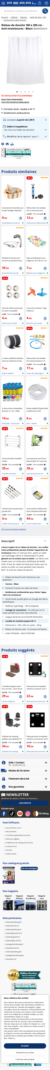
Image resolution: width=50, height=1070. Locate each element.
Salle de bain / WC (37, 17)
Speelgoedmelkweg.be (15, 955)
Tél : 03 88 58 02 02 (16, 765)
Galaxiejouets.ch (12, 925)
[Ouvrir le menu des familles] (3, 3)
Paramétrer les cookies (25, 1052)
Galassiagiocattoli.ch (14, 933)
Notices (9, 850)
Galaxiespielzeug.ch (13, 929)
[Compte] (40, 3)
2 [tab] (21, 92)
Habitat (14, 17)
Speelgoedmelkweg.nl (14, 944)
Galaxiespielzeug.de (13, 922)
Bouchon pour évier (34, 323)
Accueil (4, 17)
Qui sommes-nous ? (14, 828)
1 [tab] (17, 92)
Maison (23, 17)
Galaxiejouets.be (12, 948)
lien (27, 1017)
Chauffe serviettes (9, 473)
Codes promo (11, 846)
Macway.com (11, 959)
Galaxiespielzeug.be (13, 951)
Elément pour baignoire (36, 273)
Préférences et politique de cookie (19, 842)
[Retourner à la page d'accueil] (22, 3)
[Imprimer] (8, 144)
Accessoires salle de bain (14, 20)
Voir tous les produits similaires (13, 529)
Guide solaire (11, 854)
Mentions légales (12, 839)
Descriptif (7, 541)
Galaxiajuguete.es (13, 937)
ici (14, 1038)
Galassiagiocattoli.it (13, 940)
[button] (25, 120)
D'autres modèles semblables (15, 102)
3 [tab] (25, 92)
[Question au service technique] (13, 144)
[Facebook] (3, 144)
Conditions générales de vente (18, 835)
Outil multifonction (34, 523)
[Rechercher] (45, 11)
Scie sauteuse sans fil (35, 473)
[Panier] (46, 3)
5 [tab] (33, 92)
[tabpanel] (25, 60)
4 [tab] (29, 92)
